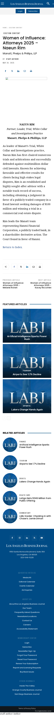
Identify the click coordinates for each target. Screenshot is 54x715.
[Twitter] (12, 70)
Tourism (27, 371)
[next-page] (9, 418)
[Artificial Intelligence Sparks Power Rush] (27, 326)
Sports (26, 406)
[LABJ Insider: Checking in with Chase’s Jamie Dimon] (10, 516)
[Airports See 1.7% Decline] (27, 361)
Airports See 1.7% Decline (27, 374)
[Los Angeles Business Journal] (27, 4)
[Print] (31, 70)
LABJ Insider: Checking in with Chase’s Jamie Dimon (35, 517)
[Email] (24, 70)
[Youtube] (41, 538)
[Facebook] (5, 70)
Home (5, 28)
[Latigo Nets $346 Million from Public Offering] (10, 498)
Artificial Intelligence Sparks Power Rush (27, 337)
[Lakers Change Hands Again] (27, 396)
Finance (27, 333)
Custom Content (15, 28)
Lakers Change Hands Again (27, 409)
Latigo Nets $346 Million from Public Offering (35, 499)
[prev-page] (4, 418)
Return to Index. (12, 247)
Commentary (25, 513)
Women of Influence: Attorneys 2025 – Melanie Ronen (13, 285)
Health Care (24, 495)
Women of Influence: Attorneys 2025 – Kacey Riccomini (40, 285)
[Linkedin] (18, 70)
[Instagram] (19, 538)
